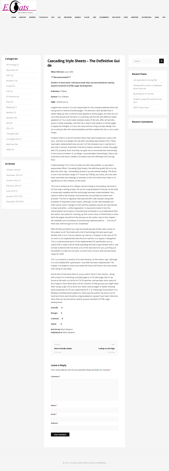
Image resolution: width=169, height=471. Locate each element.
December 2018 (13, 201)
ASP (52, 17)
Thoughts (43, 17)
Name (54, 405)
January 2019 (12, 196)
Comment (55, 376)
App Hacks (116, 17)
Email (54, 414)
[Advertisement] (84, 40)
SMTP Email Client (141, 107)
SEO (163, 17)
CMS (94, 17)
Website (54, 423)
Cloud (86, 17)
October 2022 (12, 180)
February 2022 (12, 185)
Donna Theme (83, 463)
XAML (157, 17)
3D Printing (146, 17)
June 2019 (10, 191)
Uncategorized (12, 139)
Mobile (78, 17)
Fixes (126, 17)
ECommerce (104, 17)
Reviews (32, 17)
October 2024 (12, 170)
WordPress (102, 463)
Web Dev (22, 17)
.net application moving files (145, 80)
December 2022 (13, 175)
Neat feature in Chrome (143, 94)
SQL (59, 17)
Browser (68, 17)
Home (13, 17)
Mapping (134, 17)
